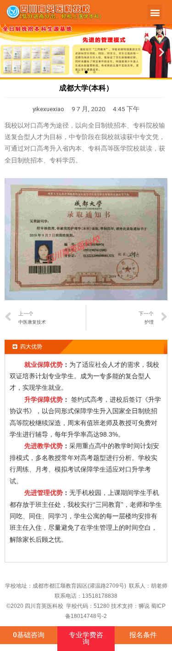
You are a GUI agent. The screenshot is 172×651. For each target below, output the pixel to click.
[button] (154, 12)
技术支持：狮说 (131, 606)
